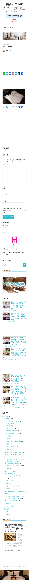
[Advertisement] (14, 62)
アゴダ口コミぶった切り (12, 421)
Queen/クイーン (11, 461)
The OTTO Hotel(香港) (12, 500)
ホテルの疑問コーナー (12, 424)
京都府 (7, 444)
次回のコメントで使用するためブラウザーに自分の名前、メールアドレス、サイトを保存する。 (14, 210)
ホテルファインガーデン (14, 480)
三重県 (7, 438)
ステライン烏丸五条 (12, 447)
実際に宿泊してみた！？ (11, 433)
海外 (7, 489)
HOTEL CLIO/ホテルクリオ (14, 452)
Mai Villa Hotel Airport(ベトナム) (15, 496)
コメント (5, 164)
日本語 (15, 21)
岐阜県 (7, 483)
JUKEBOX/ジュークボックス (14, 459)
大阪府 (7, 469)
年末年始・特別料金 (11, 430)
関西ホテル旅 (14, 4)
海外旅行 (6, 509)
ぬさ (11, 50)
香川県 (7, 503)
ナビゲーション (10, 27)
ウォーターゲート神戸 (13, 463)
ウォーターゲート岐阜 (13, 486)
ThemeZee (23, 566)
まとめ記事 (7, 419)
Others (6, 416)
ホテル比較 (9, 426)
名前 (4, 188)
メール (5, 195)
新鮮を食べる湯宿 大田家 (14, 441)
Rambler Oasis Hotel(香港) (14, 498)
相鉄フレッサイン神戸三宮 (14, 466)
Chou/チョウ (10, 471)
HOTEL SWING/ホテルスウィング (16, 455)
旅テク (7, 512)
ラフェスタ (10, 506)
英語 (7, 514)
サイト (4, 201)
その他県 (8, 436)
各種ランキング (10, 428)
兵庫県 (7, 450)
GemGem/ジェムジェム (13, 474)
